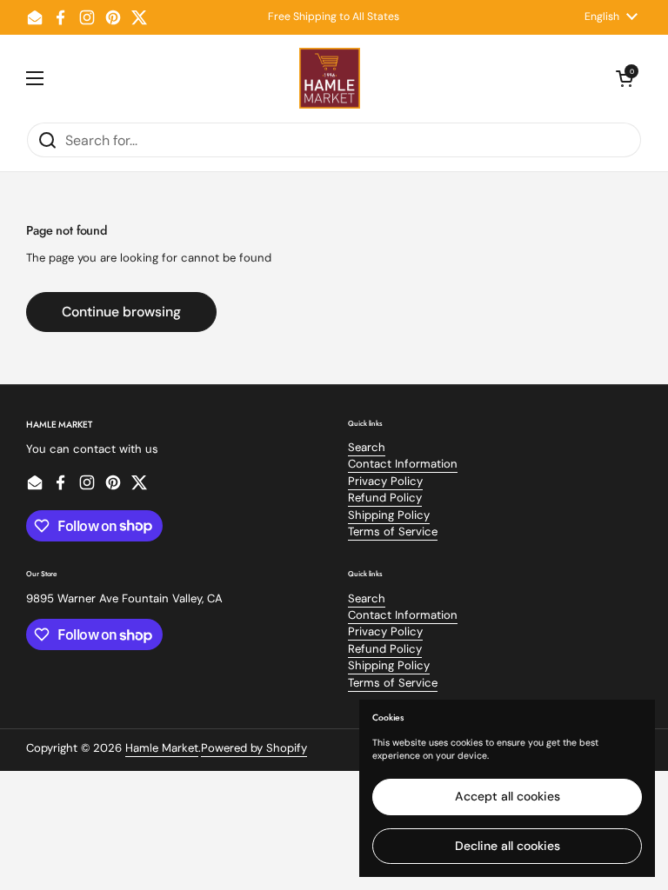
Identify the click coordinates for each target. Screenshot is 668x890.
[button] (624, 78)
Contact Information (403, 463)
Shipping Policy (389, 515)
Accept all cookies (507, 796)
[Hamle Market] (329, 78)
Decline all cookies (507, 845)
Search (366, 447)
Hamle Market (161, 748)
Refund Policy (385, 497)
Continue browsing (121, 311)
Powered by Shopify (254, 748)
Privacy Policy (385, 481)
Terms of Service (393, 531)
